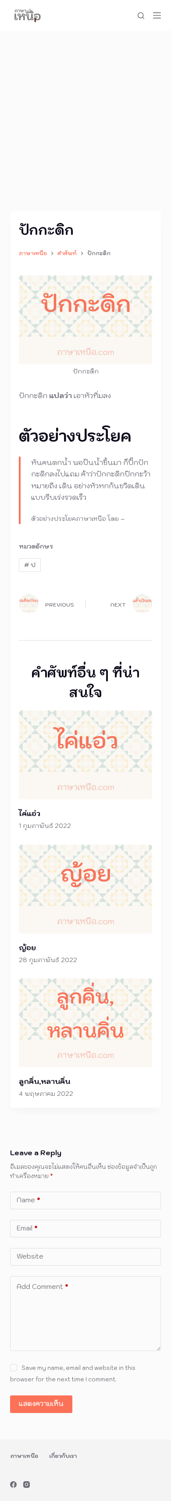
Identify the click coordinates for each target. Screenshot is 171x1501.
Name (28, 1200)
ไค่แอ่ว (29, 813)
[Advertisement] (85, 121)
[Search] (141, 15)
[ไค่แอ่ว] (85, 754)
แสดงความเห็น (41, 1403)
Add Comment (42, 1286)
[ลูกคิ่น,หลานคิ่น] (85, 1022)
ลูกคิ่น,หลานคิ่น (44, 1081)
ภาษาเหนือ (24, 1456)
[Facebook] (13, 1484)
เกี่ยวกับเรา (63, 1456)
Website (30, 1256)
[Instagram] (26, 1484)
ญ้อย (27, 947)
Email (27, 1228)
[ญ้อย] (85, 889)
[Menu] (157, 15)
